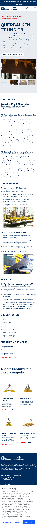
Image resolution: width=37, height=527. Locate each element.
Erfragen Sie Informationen (12, 55)
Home (2, 16)
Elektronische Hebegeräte (14, 16)
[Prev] (2, 82)
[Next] (5, 82)
